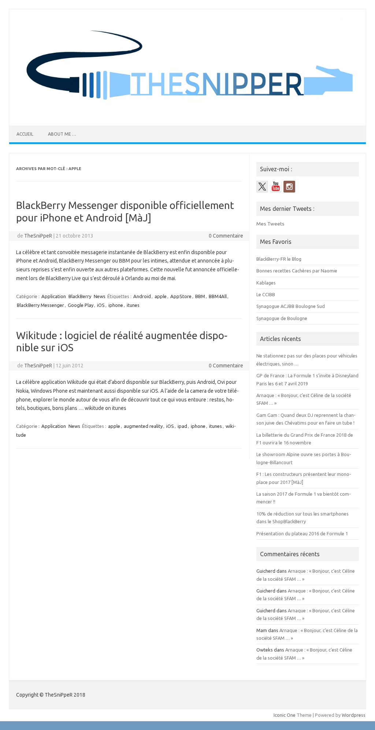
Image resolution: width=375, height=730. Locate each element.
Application (53, 296)
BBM (200, 296)
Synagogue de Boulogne (281, 318)
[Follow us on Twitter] (262, 186)
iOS (101, 305)
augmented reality (143, 426)
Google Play (80, 305)
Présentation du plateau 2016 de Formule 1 (302, 533)
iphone (115, 305)
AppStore (181, 296)
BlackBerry (79, 296)
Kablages (266, 282)
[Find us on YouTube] (276, 186)
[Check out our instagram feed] (289, 186)
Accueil (24, 134)
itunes (133, 305)
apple (161, 296)
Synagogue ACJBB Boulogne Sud (290, 306)
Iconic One (285, 715)
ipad (182, 426)
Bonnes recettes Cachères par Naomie (296, 270)
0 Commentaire (226, 236)
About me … (62, 134)
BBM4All (218, 296)
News (99, 296)
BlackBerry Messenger (40, 305)
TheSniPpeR (38, 236)
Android (142, 296)
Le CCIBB (265, 294)
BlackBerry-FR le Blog (278, 258)
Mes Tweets (270, 224)
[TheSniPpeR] (187, 113)
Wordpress (353, 715)
